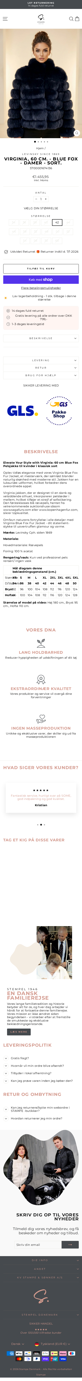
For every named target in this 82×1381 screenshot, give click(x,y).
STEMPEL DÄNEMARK (40, 1315)
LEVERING (41, 360)
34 (13, 222)
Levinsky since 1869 (41, 154)
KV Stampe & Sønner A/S (40, 1277)
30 (46, 240)
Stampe (41, 1374)
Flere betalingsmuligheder (41, 288)
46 (14, 231)
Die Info (40, 1260)
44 (68, 222)
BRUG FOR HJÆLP (40, 375)
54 (25, 240)
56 (35, 240)
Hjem (40, 148)
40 (46, 222)
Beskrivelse (41, 338)
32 (35, 231)
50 (57, 231)
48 (47, 231)
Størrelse (41, 216)
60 (57, 240)
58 (25, 231)
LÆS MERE (18, 1031)
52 (68, 231)
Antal (41, 192)
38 (35, 222)
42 (57, 222)
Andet (40, 1269)
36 (24, 222)
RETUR (41, 367)
